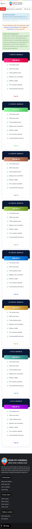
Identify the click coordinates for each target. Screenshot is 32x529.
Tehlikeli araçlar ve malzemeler (17, 9)
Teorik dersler (4, 490)
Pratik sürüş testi (5, 484)
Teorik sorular (4, 507)
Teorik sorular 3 (5, 504)
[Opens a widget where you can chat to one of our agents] (6, 526)
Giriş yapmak (4, 519)
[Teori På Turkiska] (16, 3)
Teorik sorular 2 (5, 502)
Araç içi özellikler (5, 487)
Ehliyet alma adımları (6, 482)
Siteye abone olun (5, 516)
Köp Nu (16, 96)
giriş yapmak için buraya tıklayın (16, 26)
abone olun (10, 29)
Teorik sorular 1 (5, 499)
